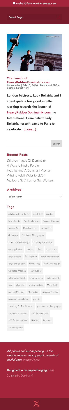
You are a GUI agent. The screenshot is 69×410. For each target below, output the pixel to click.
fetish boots (51, 249)
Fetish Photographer (50, 256)
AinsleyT (50, 214)
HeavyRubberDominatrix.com (29, 112)
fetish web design (52, 263)
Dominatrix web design (19, 242)
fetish (40, 249)
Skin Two (35, 320)
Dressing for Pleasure (43, 242)
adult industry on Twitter (19, 214)
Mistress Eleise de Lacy (18, 299)
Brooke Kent (13, 228)
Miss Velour (33, 292)
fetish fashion (31, 256)
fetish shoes (34, 263)
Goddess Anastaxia (17, 270)
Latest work (22, 88)
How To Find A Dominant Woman (29, 170)
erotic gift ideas (15, 249)
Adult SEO (38, 214)
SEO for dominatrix (40, 313)
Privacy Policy (31, 360)
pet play (36, 299)
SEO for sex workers (17, 320)
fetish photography (16, 263)
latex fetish (20, 285)
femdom (30, 249)
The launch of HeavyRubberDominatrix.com (28, 80)
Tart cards (47, 320)
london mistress (36, 285)
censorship (46, 228)
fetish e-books (14, 256)
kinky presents (53, 278)
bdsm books (14, 221)
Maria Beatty (52, 285)
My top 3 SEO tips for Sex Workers (30, 180)
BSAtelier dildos (30, 228)
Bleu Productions (31, 221)
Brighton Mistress (51, 221)
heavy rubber (35, 270)
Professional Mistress (17, 313)
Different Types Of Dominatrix (26, 160)
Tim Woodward (15, 327)
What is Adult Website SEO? (26, 175)
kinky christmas (36, 278)
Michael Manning (16, 292)
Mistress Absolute (50, 292)
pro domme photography (49, 306)
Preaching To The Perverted (20, 306)
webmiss (15, 85)
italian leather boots (17, 278)
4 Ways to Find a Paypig (23, 165)
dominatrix (13, 235)
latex (10, 285)
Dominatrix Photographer (33, 235)
